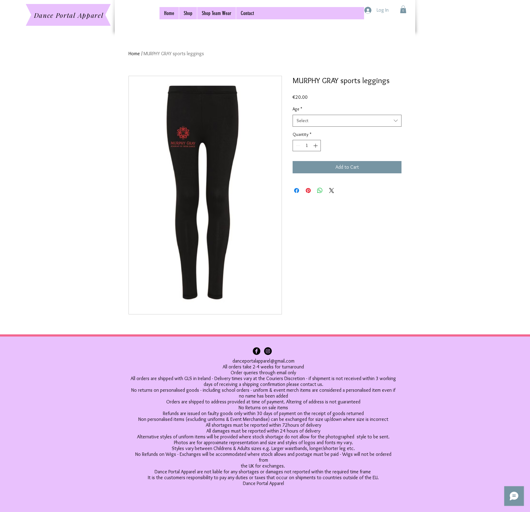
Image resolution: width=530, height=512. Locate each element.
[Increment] (316, 145)
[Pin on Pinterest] (308, 190)
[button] (403, 9)
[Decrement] (297, 145)
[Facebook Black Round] (256, 351)
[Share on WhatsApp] (320, 190)
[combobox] (347, 121)
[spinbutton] (306, 145)
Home (134, 53)
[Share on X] (331, 190)
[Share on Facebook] (296, 190)
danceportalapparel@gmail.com (263, 361)
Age (297, 109)
